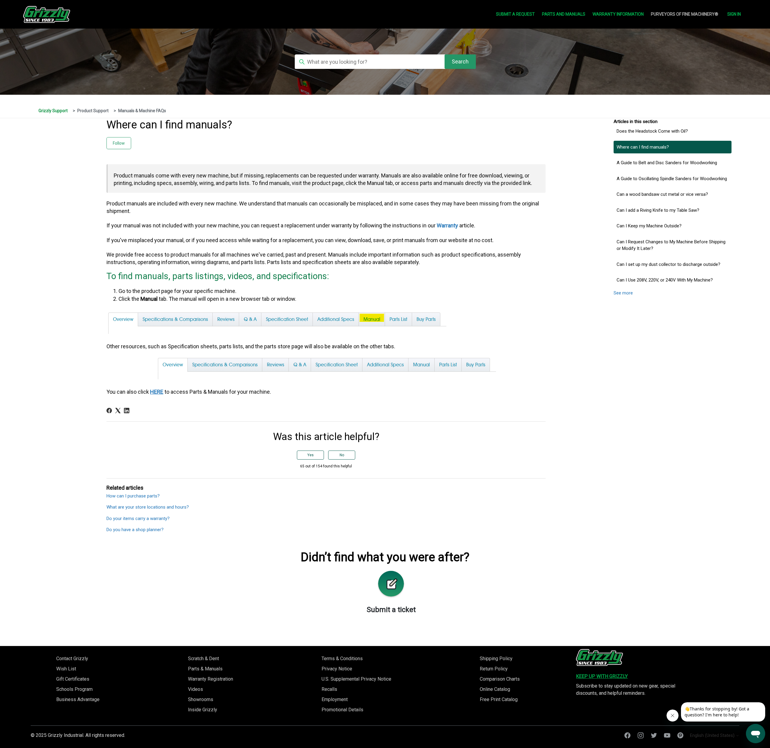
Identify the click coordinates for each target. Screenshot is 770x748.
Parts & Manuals (205, 669)
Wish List (66, 669)
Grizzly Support (53, 110)
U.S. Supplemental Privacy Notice (356, 679)
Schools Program (74, 689)
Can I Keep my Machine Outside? (649, 226)
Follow (119, 143)
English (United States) (713, 735)
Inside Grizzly (202, 710)
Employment (335, 699)
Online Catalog (495, 689)
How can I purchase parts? (133, 496)
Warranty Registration (210, 679)
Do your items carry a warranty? (138, 518)
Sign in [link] (734, 14)
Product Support (93, 110)
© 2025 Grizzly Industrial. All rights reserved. (78, 735)
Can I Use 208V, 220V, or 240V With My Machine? (665, 280)
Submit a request (515, 14)
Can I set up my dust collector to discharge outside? (668, 264)
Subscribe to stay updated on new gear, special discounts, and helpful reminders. (625, 689)
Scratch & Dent (203, 658)
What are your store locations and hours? (147, 507)
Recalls (329, 689)
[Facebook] (109, 410)
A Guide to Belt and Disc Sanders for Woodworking (667, 162)
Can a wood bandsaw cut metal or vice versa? (662, 194)
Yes (310, 455)
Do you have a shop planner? (135, 529)
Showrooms (200, 699)
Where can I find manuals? (643, 147)
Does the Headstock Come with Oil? (652, 131)
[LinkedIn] (126, 410)
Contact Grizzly (72, 658)
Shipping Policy (496, 658)
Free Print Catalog (499, 699)
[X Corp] (118, 410)
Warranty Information (618, 14)
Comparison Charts (500, 679)
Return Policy (494, 669)
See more (623, 293)
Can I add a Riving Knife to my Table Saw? (658, 210)
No (342, 455)
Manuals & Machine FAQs (142, 110)
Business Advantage (78, 699)
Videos (195, 689)
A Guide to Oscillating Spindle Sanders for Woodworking (672, 178)
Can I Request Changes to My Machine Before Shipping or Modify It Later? (671, 245)
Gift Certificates (72, 679)
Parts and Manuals (563, 14)
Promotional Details (342, 710)
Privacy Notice (337, 669)
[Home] (599, 657)
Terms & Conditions (342, 658)
